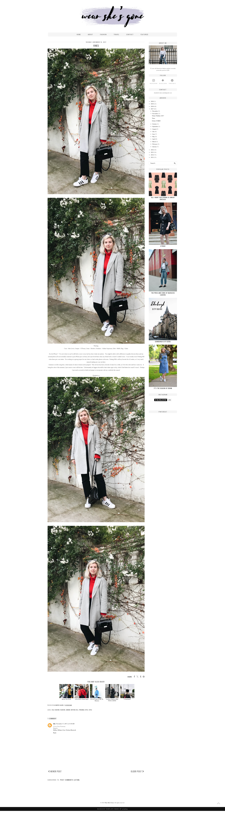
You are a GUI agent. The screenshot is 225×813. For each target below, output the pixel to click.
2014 (152, 155)
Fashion (103, 34)
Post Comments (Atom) (70, 780)
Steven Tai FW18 (66, 699)
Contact (130, 34)
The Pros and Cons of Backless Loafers (163, 294)
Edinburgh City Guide (163, 342)
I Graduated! (127, 699)
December (155, 111)
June (153, 134)
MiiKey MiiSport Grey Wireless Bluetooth (64, 730)
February (154, 144)
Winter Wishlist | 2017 (158, 115)
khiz (54, 723)
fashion (62, 710)
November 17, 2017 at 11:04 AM (65, 723)
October (154, 124)
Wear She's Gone (109, 802)
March (154, 141)
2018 (152, 106)
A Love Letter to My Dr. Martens (96, 699)
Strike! (163, 246)
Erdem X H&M (156, 121)
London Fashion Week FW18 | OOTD (112, 699)
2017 (152, 109)
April (153, 139)
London (68, 710)
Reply (54, 732)
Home (79, 34)
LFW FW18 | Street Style (81, 699)
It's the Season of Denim (163, 388)
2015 (152, 152)
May (153, 136)
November (155, 113)
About (90, 34)
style (90, 710)
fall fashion (56, 710)
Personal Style (83, 710)
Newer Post (56, 771)
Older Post (136, 771)
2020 (152, 101)
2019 (152, 104)
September (155, 126)
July (153, 131)
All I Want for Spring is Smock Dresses (162, 198)
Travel (116, 34)
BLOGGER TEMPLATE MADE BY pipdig (112, 809)
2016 (152, 150)
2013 (152, 157)
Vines (153, 118)
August (154, 129)
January (154, 146)
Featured (144, 34)
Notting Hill (74, 710)
